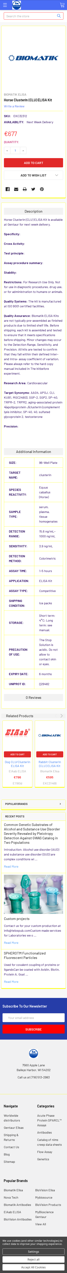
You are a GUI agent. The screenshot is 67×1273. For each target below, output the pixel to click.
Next (61, 716)
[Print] (24, 189)
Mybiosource (43, 1197)
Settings (33, 1252)
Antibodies (44, 1132)
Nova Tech (11, 1197)
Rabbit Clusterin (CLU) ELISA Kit (50, 764)
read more (11, 866)
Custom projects (16, 918)
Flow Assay (44, 1152)
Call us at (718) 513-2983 (34, 1077)
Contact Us (11, 1147)
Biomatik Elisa (13, 1190)
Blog (7, 1154)
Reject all (33, 1259)
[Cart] (62, 4)
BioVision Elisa (45, 1190)
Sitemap (9, 1162)
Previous (56, 716)
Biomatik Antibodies (17, 1205)
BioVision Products (48, 1205)
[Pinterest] (42, 189)
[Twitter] (33, 189)
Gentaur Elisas (14, 1127)
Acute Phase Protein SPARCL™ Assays (49, 1120)
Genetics (43, 1159)
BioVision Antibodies (18, 1219)
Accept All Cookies (33, 1267)
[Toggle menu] (5, 5)
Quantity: (11, 142)
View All (40, 1224)
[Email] (16, 189)
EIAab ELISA (12, 1212)
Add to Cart (17, 754)
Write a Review (14, 106)
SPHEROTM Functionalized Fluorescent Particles (25, 955)
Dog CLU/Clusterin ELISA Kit (17, 764)
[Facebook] (7, 189)
